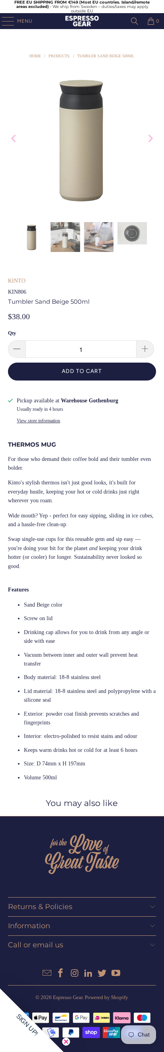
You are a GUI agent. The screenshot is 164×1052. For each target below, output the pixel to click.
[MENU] (4, 21)
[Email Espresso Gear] (47, 973)
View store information (38, 421)
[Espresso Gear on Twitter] (102, 973)
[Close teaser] (66, 1042)
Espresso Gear (67, 997)
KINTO (16, 281)
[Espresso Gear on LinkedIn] (88, 973)
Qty (12, 333)
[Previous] (14, 138)
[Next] (150, 138)
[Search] (134, 21)
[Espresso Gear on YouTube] (116, 973)
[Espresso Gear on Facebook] (61, 973)
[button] (32, 1020)
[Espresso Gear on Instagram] (75, 973)
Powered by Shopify (106, 997)
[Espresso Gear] (82, 21)
